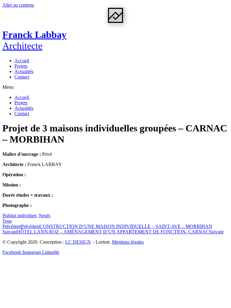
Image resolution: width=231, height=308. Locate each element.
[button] (115, 87)
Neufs (44, 215)
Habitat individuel (19, 215)
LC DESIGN (78, 242)
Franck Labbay (34, 40)
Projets (20, 66)
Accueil (21, 60)
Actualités (23, 71)
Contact (21, 76)
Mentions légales (128, 242)
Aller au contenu (18, 5)
